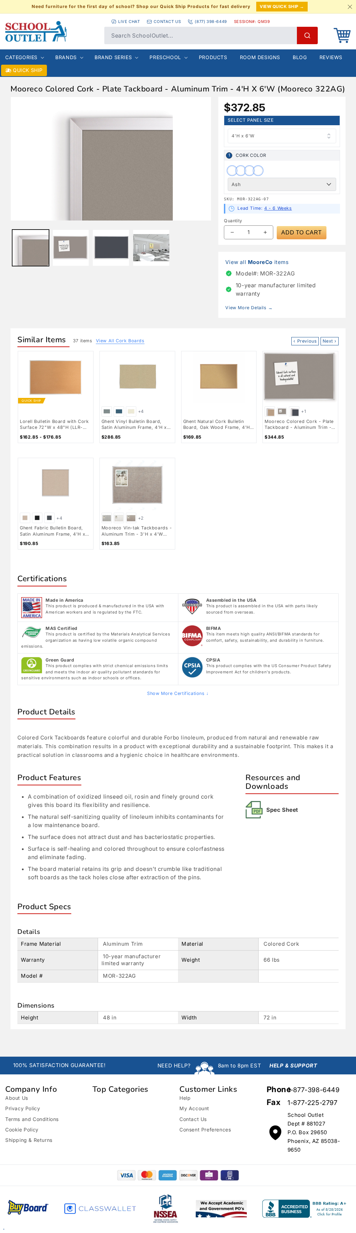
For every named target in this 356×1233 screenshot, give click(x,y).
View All (120, 340)
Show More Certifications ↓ (178, 693)
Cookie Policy (22, 1129)
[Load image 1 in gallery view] (30, 248)
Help (185, 1098)
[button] (342, 35)
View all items (257, 262)
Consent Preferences (205, 1129)
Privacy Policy (22, 1108)
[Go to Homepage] (51, 31)
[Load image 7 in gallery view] (151, 248)
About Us (16, 1098)
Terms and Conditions (32, 1119)
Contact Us (193, 1119)
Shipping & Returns (28, 1140)
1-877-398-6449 (313, 1090)
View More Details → (249, 307)
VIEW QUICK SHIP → (282, 6)
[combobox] (211, 35)
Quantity (233, 220)
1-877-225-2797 (312, 1103)
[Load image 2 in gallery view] (70, 248)
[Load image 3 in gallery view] (110, 248)
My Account (194, 1108)
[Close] (349, 6)
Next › (330, 341)
